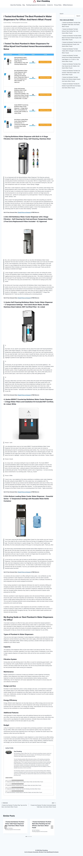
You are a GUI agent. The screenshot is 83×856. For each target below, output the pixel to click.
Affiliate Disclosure (68, 5)
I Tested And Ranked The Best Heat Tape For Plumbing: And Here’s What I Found (23, 788)
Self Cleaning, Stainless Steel (39, 139)
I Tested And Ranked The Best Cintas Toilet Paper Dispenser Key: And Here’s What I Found (14, 823)
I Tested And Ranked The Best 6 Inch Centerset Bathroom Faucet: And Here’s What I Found (71, 44)
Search (61, 13)
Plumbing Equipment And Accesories (36, 5)
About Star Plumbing (15, 5)
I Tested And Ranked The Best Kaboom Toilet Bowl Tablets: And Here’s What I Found (24, 792)
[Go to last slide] (5, 827)
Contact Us (50, 5)
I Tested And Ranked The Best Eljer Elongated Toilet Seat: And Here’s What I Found (71, 24)
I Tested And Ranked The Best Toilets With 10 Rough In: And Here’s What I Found (71, 51)
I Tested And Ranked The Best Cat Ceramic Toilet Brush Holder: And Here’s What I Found (71, 72)
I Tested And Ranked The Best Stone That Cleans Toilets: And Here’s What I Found (23, 785)
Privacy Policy (58, 5)
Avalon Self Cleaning (13, 302)
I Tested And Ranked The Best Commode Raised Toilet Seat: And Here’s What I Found (43, 805)
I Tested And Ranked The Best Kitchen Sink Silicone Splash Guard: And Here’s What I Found (71, 79)
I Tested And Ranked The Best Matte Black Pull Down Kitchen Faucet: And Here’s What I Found (71, 37)
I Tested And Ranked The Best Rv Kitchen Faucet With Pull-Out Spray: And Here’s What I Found (71, 85)
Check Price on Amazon (45, 62)
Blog (24, 5)
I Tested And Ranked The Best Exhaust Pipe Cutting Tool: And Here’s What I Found (70, 31)
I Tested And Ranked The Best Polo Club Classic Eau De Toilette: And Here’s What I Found (71, 66)
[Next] (52, 827)
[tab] (28, 836)
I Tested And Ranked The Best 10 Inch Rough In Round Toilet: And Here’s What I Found (24, 781)
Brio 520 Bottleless (12, 217)
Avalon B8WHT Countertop (15, 399)
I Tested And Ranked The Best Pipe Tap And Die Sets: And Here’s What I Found (14, 805)
